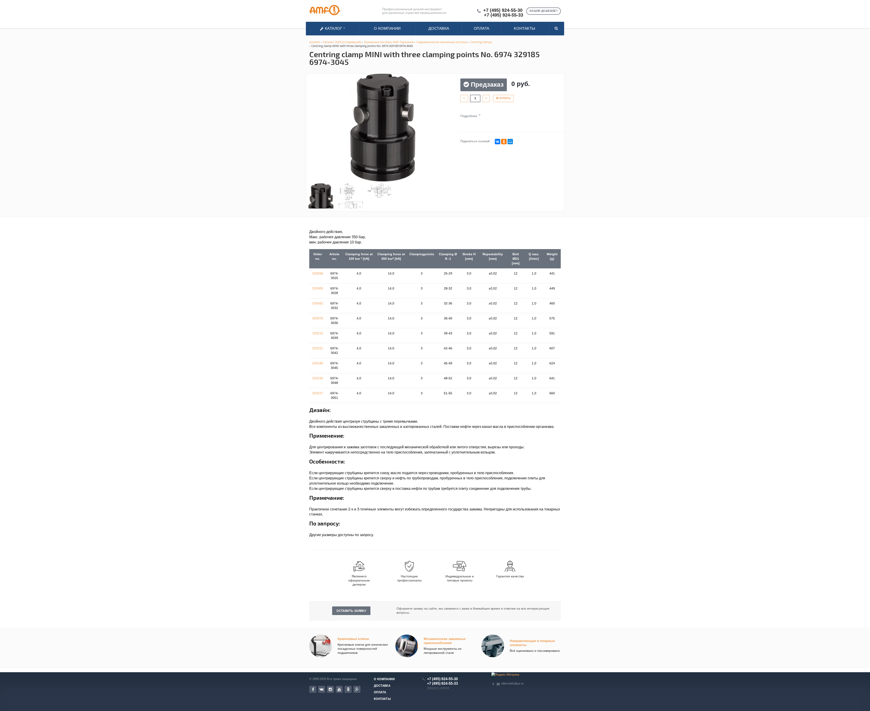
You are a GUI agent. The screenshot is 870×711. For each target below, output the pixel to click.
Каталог (333, 28)
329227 (317, 393)
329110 (317, 333)
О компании (387, 28)
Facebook (312, 689)
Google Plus (356, 689)
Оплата (481, 28)
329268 (317, 273)
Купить (504, 98)
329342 (317, 303)
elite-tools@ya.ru (512, 683)
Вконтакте (321, 689)
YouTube (339, 689)
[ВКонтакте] (497, 141)
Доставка (438, 28)
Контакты (524, 28)
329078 (317, 318)
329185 (317, 363)
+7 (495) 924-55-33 (503, 15)
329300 (317, 288)
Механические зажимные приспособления (445, 641)
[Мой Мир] (510, 141)
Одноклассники (348, 689)
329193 (317, 378)
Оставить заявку (351, 611)
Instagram (330, 689)
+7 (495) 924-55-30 (502, 10)
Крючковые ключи (353, 639)
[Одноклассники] (504, 141)
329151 (317, 348)
